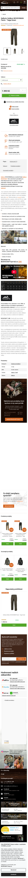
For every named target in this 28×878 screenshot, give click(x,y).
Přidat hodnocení (14, 448)
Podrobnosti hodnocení (18, 25)
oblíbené (18, 2)
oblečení (3, 188)
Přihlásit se (21, 659)
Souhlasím (13, 874)
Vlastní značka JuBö (14, 152)
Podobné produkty (15, 166)
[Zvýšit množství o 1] (25, 90)
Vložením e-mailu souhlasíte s (13, 662)
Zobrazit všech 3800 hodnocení (17, 688)
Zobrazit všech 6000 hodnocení (17, 681)
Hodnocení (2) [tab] (13, 161)
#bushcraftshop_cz (14, 753)
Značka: (14, 121)
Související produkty (8, 170)
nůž (7, 197)
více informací (14, 805)
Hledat (23, 7)
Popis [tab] (4, 161)
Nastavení (13, 870)
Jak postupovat (9, 506)
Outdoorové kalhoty (15, 364)
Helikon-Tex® (14, 372)
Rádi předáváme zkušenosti (16, 134)
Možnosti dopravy (7, 70)
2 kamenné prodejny (14, 145)
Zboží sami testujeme (14, 140)
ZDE (20, 262)
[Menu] (24, 2)
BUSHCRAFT (4, 179)
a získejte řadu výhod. (15, 101)
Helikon (24, 177)
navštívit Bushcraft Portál (13, 419)
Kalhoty (3, 177)
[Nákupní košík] (21, 2)
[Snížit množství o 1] (21, 90)
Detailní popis (4, 59)
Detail (7, 543)
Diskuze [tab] (5, 166)
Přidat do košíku (15, 95)
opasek (19, 197)
